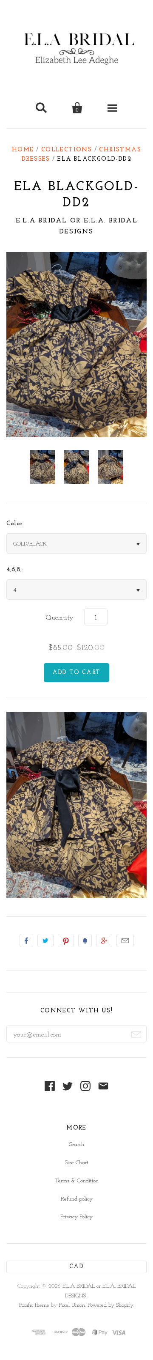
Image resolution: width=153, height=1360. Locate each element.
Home (23, 150)
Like (26, 940)
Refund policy (77, 1199)
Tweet (45, 940)
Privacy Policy (76, 1217)
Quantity (60, 617)
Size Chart (76, 1163)
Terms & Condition (77, 1181)
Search (76, 1144)
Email (125, 940)
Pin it (66, 940)
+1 (104, 940)
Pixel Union (72, 1305)
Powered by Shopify (110, 1305)
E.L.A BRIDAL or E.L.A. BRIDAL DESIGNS (76, 226)
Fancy (85, 940)
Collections (66, 150)
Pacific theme (34, 1305)
